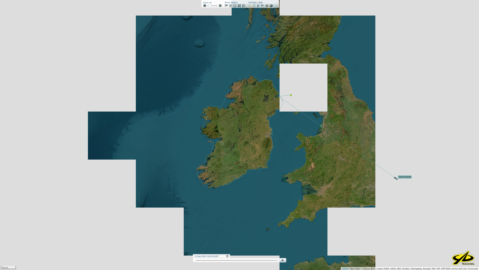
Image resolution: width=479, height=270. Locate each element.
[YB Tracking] (463, 264)
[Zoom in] (220, 5)
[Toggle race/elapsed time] (227, 256)
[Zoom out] (204, 5)
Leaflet (345, 268)
